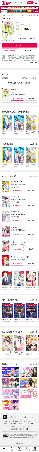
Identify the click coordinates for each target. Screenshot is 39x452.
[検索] (16, 3)
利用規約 (13, 423)
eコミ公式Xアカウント (12, 417)
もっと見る (33, 144)
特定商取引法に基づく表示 (19, 429)
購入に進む (19, 45)
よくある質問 (18, 421)
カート (19, 450)
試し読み (29, 51)
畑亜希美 (18, 22)
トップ (3, 450)
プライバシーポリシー (25, 424)
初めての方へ (8, 421)
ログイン (22, 3)
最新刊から (34, 78)
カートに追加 (11, 51)
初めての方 (27, 450)
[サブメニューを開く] (36, 3)
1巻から (26, 78)
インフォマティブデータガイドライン (17, 426)
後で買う (33, 38)
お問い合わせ (28, 421)
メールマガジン (31, 417)
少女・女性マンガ (21, 24)
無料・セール (35, 450)
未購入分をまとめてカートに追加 (19, 83)
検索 (12, 450)
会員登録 (30, 3)
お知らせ (6, 423)
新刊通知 (23, 38)
